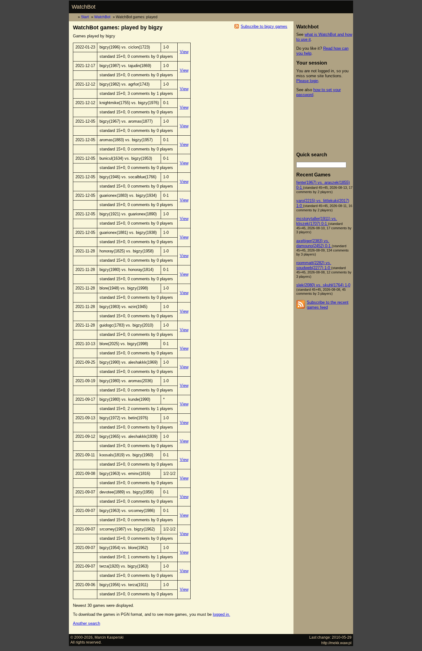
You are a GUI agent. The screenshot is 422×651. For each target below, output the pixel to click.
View (184, 51)
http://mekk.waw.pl (336, 643)
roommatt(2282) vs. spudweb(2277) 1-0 (313, 265)
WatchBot (83, 7)
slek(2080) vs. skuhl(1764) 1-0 (323, 285)
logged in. (221, 614)
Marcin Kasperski (109, 637)
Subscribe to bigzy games (264, 26)
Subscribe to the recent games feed (327, 305)
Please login (307, 80)
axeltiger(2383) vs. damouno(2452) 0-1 (314, 243)
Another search (86, 623)
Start (85, 17)
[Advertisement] (324, 124)
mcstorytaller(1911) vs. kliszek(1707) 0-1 (316, 221)
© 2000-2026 (81, 637)
